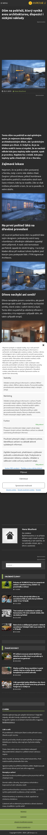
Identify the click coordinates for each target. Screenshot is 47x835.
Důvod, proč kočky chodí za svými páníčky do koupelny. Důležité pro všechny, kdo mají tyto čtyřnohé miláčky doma (22, 742)
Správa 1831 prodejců (12, 468)
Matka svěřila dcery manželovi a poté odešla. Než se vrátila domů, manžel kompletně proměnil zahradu (28, 670)
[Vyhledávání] (23, 565)
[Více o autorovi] (28, 546)
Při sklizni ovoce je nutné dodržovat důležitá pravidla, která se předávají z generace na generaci (28, 656)
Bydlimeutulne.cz (8, 722)
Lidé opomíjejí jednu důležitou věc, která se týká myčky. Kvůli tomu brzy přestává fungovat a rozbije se (29, 684)
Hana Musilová (29, 529)
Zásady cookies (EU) (23, 827)
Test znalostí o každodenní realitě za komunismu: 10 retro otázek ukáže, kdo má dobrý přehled (28, 612)
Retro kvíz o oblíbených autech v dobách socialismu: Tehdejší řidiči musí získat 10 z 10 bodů (29, 627)
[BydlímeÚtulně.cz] (37, 3)
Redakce (23, 811)
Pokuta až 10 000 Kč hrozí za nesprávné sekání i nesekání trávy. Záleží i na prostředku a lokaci (28, 584)
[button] (43, 345)
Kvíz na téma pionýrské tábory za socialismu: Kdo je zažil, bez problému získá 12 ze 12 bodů (28, 598)
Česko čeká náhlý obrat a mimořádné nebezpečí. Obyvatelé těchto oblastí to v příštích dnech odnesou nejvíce (21, 751)
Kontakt (38, 490)
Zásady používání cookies (26, 490)
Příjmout (23, 472)
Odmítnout (23, 479)
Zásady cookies (11, 490)
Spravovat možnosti (23, 485)
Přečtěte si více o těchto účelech (31, 468)
